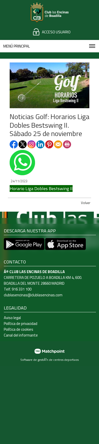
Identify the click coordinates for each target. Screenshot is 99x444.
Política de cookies (18, 329)
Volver (85, 202)
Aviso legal (12, 318)
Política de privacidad (20, 323)
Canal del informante (21, 335)
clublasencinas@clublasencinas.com (33, 295)
